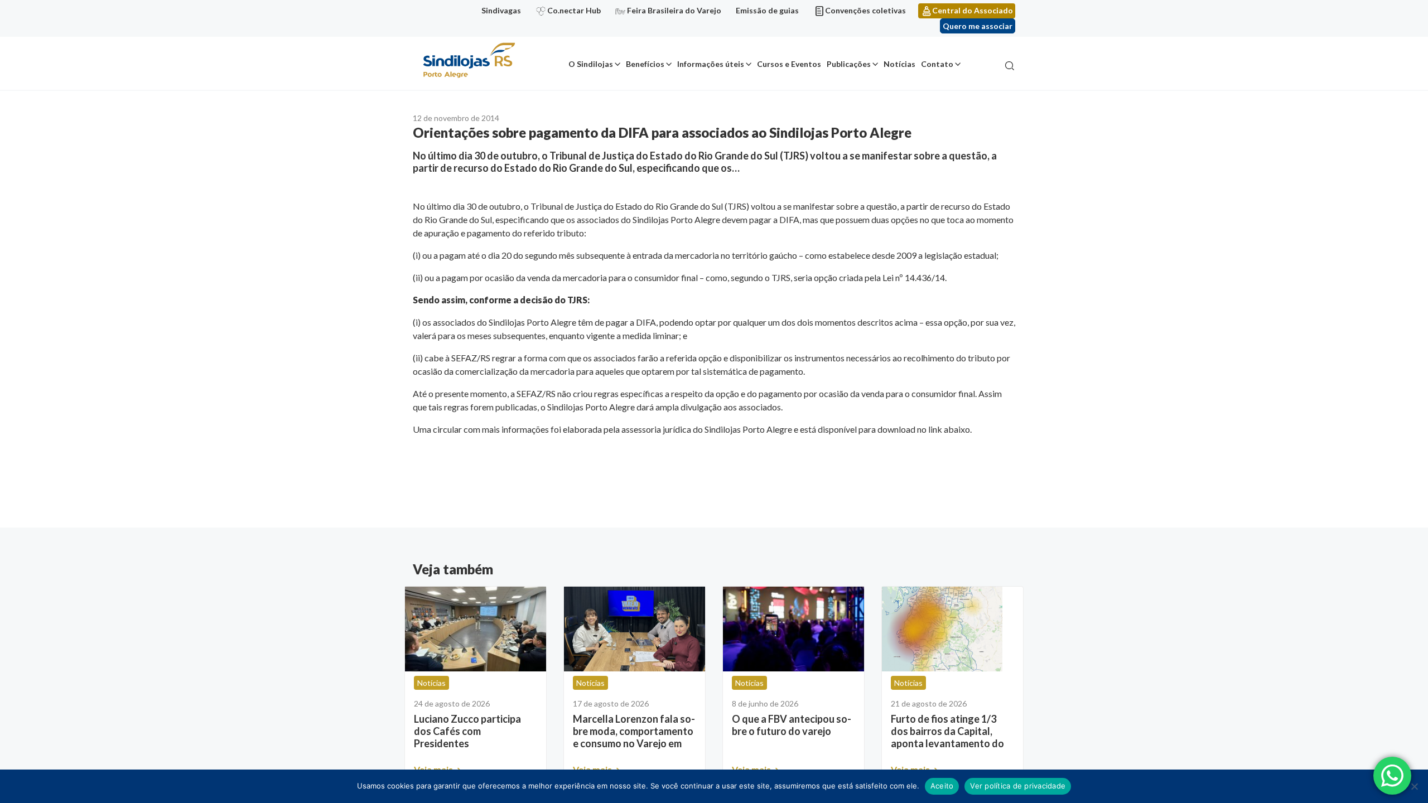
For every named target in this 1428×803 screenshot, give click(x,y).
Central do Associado (972, 10)
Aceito (942, 785)
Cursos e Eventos (789, 64)
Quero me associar (977, 26)
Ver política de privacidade (1017, 785)
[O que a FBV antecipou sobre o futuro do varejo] (793, 629)
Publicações (849, 64)
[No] (1414, 786)
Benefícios (645, 64)
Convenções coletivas (865, 10)
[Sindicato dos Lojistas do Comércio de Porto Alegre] (468, 61)
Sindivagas (501, 10)
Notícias (899, 64)
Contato (937, 64)
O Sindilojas (590, 64)
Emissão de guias (767, 10)
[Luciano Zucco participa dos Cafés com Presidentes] (475, 629)
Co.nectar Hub (574, 10)
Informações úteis (710, 64)
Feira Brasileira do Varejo (674, 10)
